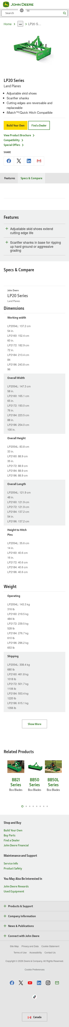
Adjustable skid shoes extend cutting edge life (31, 231)
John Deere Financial (16, 845)
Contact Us (50, 952)
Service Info (11, 863)
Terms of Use (20, 952)
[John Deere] (20, 4)
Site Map (14, 946)
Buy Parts (9, 835)
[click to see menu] (28, 10)
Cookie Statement (50, 946)
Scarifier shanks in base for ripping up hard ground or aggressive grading (35, 246)
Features (9, 178)
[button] (12, 982)
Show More (34, 724)
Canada (37, 1017)
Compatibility (12, 140)
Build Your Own (15, 125)
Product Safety (13, 868)
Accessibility (35, 952)
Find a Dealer (39, 125)
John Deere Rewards (16, 886)
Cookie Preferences (35, 969)
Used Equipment (14, 891)
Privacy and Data (30, 946)
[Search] (64, 13)
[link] (21, 10)
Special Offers (12, 145)
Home (8, 24)
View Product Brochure (17, 135)
